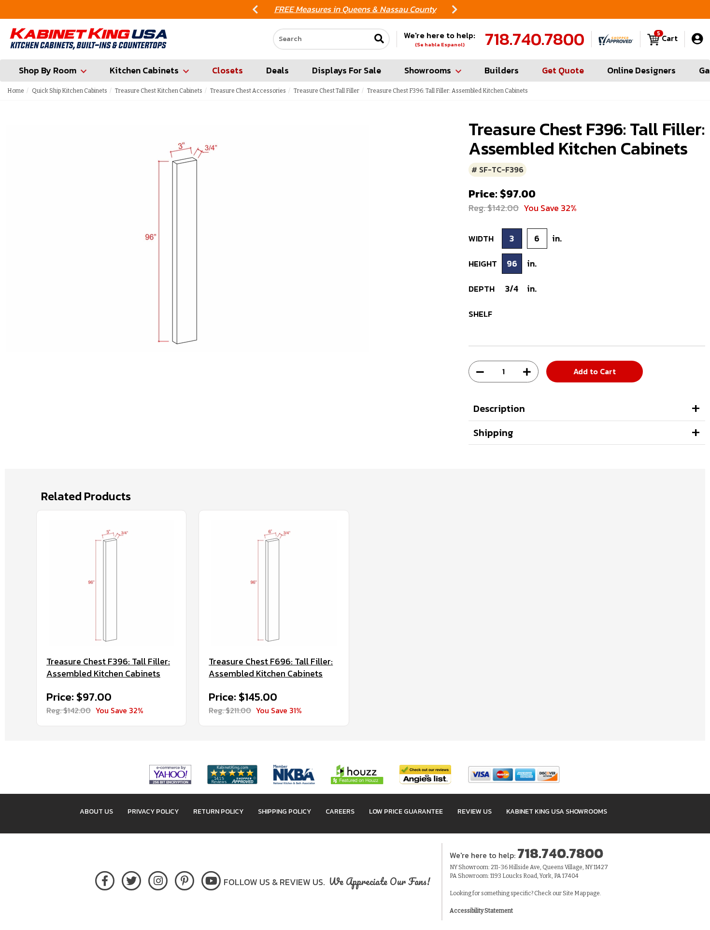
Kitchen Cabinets (144, 70)
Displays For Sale (346, 70)
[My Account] (697, 39)
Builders (501, 70)
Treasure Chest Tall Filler (326, 90)
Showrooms (427, 70)
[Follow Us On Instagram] (158, 879)
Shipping (493, 432)
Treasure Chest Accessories (248, 90)
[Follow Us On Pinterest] (184, 879)
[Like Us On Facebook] (105, 879)
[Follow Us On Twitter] (131, 879)
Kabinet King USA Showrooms (556, 811)
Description (499, 408)
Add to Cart (594, 371)
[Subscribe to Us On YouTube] (211, 879)
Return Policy (218, 811)
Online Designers (641, 70)
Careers (340, 811)
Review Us (474, 811)
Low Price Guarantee (406, 811)
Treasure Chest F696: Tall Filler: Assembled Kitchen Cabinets (271, 667)
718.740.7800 (534, 39)
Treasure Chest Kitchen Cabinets (158, 90)
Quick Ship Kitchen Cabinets (69, 90)
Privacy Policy (153, 811)
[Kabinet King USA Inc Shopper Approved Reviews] (615, 39)
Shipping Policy (284, 811)
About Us (96, 811)
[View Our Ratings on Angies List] (425, 774)
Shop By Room (47, 70)
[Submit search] (379, 39)
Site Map (574, 893)
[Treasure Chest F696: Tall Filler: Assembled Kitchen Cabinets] (274, 583)
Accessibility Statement (481, 910)
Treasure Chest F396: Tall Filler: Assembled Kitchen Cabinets (108, 667)
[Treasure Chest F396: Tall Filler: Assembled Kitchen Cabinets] (111, 583)
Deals (277, 70)
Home (15, 90)
